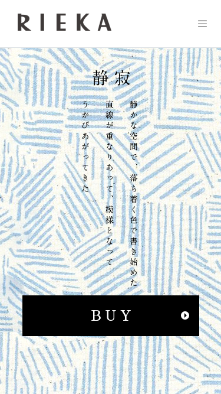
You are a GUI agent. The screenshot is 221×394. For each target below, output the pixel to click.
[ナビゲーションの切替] (202, 24)
